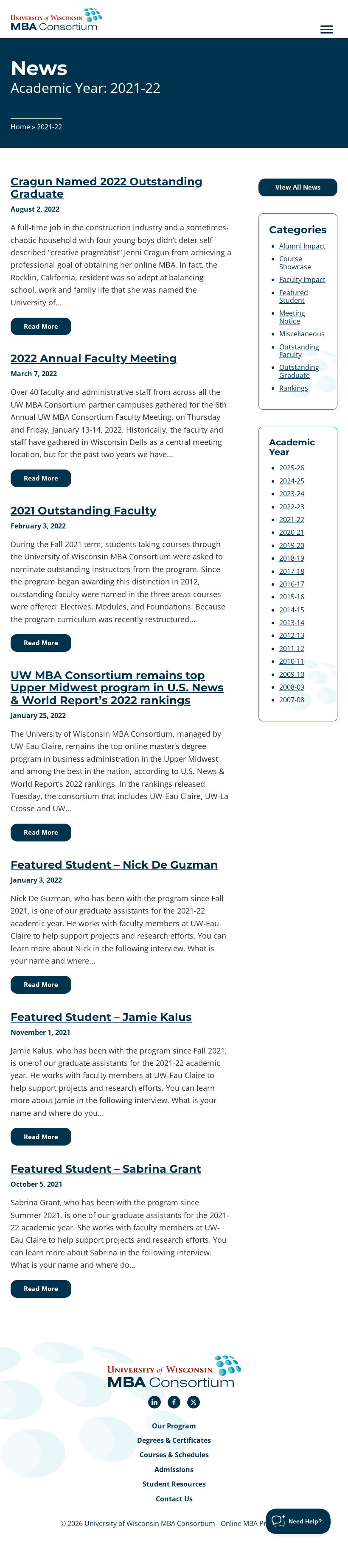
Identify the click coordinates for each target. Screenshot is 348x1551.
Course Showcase (295, 262)
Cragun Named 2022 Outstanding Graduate (106, 187)
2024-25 (291, 481)
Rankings (293, 388)
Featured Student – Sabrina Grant (106, 1168)
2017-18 (291, 571)
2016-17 (291, 584)
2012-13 (291, 635)
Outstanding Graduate (299, 371)
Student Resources (174, 1484)
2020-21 (291, 532)
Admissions (174, 1469)
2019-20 (291, 545)
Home (20, 126)
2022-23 (291, 506)
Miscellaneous (302, 333)
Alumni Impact (302, 246)
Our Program (174, 1426)
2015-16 (291, 596)
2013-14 (291, 622)
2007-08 (291, 699)
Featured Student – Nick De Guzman (114, 864)
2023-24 (291, 493)
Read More (41, 326)
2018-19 (291, 558)
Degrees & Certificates (174, 1440)
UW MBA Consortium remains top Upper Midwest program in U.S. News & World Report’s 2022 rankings (117, 687)
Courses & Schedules (174, 1454)
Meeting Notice (292, 316)
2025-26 (291, 467)
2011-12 (291, 648)
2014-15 (291, 610)
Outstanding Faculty (299, 350)
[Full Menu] (326, 29)
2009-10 (291, 674)
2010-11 (291, 661)
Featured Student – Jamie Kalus (101, 1016)
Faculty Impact (302, 279)
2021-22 (291, 519)
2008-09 (291, 687)
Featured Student (293, 296)
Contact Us (174, 1498)
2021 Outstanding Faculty (83, 510)
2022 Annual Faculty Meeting (94, 358)
